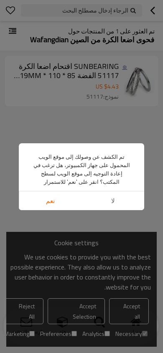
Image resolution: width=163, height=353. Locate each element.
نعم (50, 201)
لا (113, 201)
